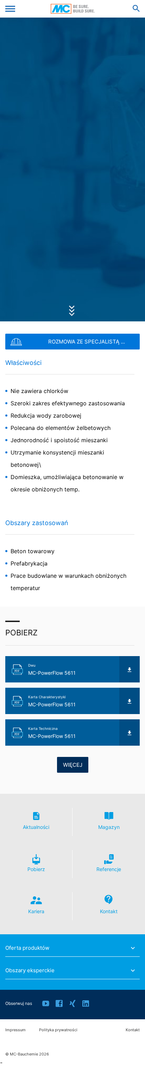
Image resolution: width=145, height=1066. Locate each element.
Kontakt (133, 1030)
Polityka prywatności (58, 1030)
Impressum (15, 1030)
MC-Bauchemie (73, 9)
